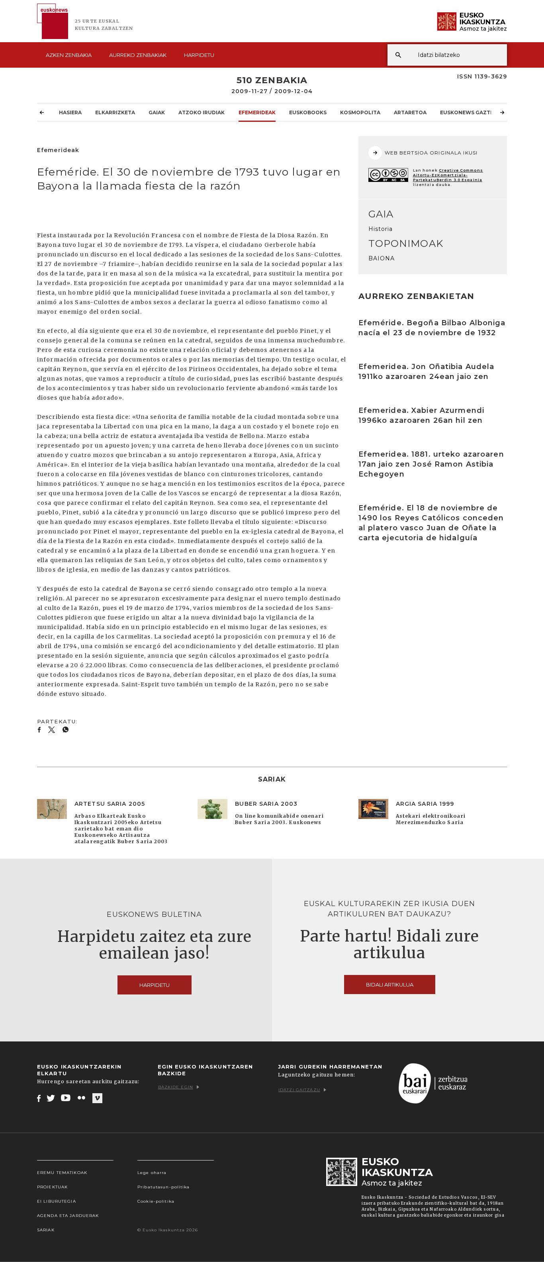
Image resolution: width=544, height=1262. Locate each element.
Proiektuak (52, 1187)
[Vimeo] (97, 1098)
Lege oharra (151, 1172)
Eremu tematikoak (62, 1172)
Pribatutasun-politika (163, 1187)
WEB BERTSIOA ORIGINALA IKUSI (431, 153)
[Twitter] (51, 1098)
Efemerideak (257, 112)
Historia (380, 228)
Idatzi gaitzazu (299, 1089)
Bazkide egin (175, 1087)
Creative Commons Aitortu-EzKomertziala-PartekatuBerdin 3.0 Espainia (448, 175)
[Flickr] (82, 1098)
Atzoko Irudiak (201, 112)
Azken (69, 55)
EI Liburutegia (56, 1201)
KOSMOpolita (360, 112)
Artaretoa (410, 112)
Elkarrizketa (115, 112)
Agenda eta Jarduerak (68, 1215)
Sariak (46, 1230)
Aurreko (137, 55)
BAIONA (381, 258)
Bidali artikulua (389, 984)
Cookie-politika (155, 1201)
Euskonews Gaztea (468, 112)
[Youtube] (66, 1098)
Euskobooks (308, 112)
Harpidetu (199, 55)
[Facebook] (39, 1098)
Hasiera (70, 112)
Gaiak (157, 112)
